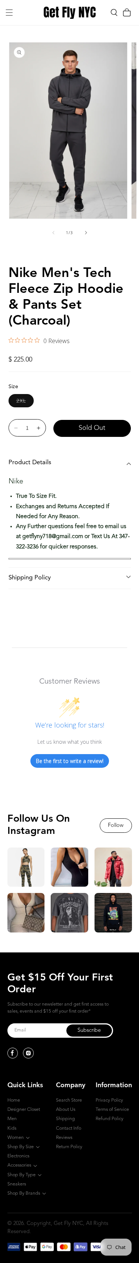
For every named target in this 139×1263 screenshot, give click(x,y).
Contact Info (68, 1128)
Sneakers (16, 1184)
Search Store (69, 1100)
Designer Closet (23, 1109)
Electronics (18, 1156)
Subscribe (89, 1030)
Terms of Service (112, 1109)
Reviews (64, 1137)
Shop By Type (21, 1175)
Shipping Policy (30, 578)
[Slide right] (86, 233)
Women (15, 1137)
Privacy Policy (109, 1100)
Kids (11, 1128)
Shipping (65, 1118)
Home (13, 1100)
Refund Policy (109, 1118)
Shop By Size (20, 1146)
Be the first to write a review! (69, 760)
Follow (115, 825)
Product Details (30, 462)
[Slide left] (53, 233)
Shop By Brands (23, 1193)
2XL (25, 400)
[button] (9, 12)
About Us (65, 1109)
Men (12, 1118)
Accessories (19, 1165)
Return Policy (69, 1146)
